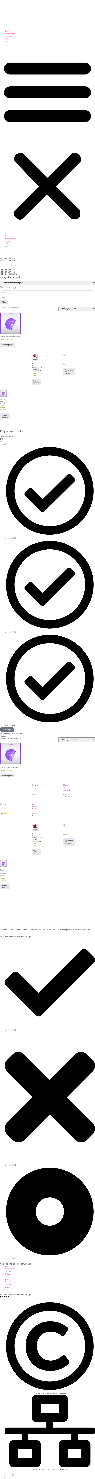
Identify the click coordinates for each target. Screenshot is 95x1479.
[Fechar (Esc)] (15, 1475)
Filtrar (4, 302)
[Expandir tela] (6, 1475)
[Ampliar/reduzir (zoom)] (2, 1475)
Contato (7, 39)
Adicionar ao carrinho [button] (69, 371)
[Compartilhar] (11, 1475)
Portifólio (8, 36)
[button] (47, 139)
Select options (7, 345)
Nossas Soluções (10, 34)
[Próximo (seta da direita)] (6, 1478)
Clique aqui (7, 730)
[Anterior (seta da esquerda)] (2, 1478)
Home (7, 31)
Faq (6, 41)
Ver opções (36, 382)
